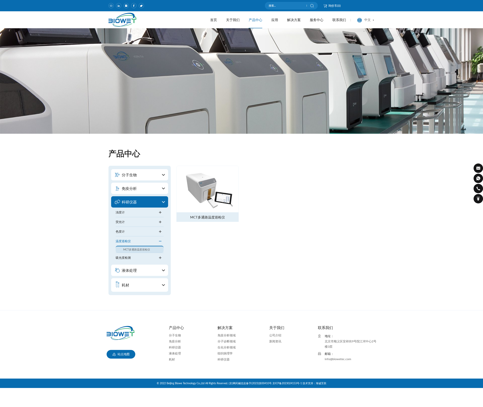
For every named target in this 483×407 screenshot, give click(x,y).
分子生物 (175, 335)
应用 (274, 20)
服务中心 (316, 20)
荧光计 (120, 222)
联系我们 (339, 20)
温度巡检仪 (123, 241)
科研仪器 (175, 347)
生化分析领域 (227, 347)
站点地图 (123, 354)
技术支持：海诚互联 (314, 383)
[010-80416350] (478, 188)
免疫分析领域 (227, 335)
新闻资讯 (275, 341)
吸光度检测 (123, 258)
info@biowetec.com (338, 359)
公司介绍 (275, 335)
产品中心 (255, 20)
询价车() (334, 6)
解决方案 (294, 20)
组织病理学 (225, 353)
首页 (213, 20)
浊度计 (120, 212)
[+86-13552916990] (478, 178)
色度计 (120, 231)
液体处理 (175, 353)
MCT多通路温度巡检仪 (136, 249)
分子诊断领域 (227, 341)
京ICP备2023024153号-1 (287, 383)
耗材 (172, 359)
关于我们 (233, 20)
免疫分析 (175, 341)
